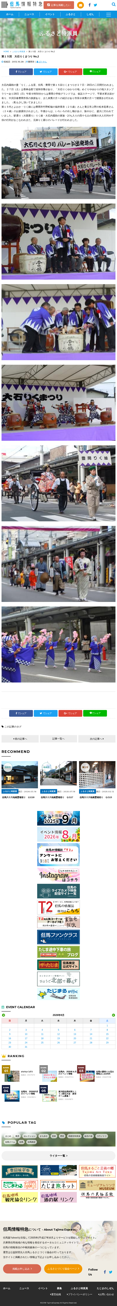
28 (91, 1042)
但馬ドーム (10, 1142)
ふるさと (71, 14)
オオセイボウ (27, 1072)
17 (26, 1038)
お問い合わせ (106, 1294)
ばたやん (42, 62)
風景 (17, 1136)
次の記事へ (96, 739)
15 (107, 1034)
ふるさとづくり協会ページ (62, 1268)
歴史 (62, 1136)
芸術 (54, 1136)
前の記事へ (21, 739)
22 (107, 1038)
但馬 (21, 1142)
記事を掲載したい (61, 5)
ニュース (29, 14)
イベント (50, 14)
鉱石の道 (88, 1136)
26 (58, 1042)
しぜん (90, 14)
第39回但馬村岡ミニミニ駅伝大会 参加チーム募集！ (67, 1094)
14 (91, 1034)
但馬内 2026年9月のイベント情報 (29, 1093)
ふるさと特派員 (18, 51)
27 (75, 1042)
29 (107, 1042)
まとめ (8, 1136)
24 (26, 1042)
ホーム (9, 14)
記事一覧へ (58, 738)
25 (42, 1042)
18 (42, 1038)
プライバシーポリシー (80, 1294)
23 (10, 1042)
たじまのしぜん (105, 1288)
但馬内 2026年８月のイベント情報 (67, 1073)
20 (75, 1038)
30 (10, 1047)
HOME (6, 51)
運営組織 (56, 1294)
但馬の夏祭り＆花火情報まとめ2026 (105, 1073)
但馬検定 (31, 1142)
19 (58, 1038)
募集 (59, 1288)
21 (91, 1038)
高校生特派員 (74, 1136)
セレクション (29, 1136)
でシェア (22, 71)
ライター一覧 (57, 1155)
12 (58, 1034)
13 (75, 1034)
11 (42, 1034)
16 (10, 1038)
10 (26, 1034)
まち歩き (44, 1136)
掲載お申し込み (21, 1269)
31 (26, 1047)
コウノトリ (102, 1136)
